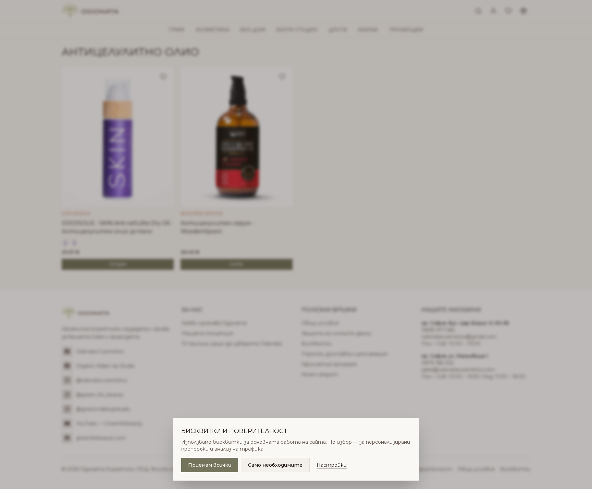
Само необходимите (275, 465)
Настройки (332, 465)
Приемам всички (209, 465)
